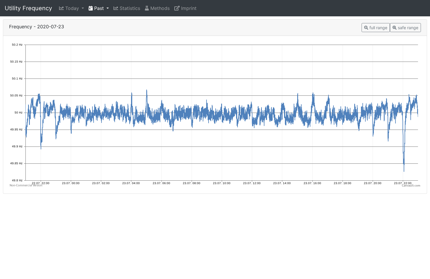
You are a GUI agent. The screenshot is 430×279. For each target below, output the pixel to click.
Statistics (129, 8)
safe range (407, 27)
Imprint (188, 8)
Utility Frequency (28, 8)
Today (72, 8)
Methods (159, 8)
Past (99, 8)
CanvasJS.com (411, 185)
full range (377, 27)
